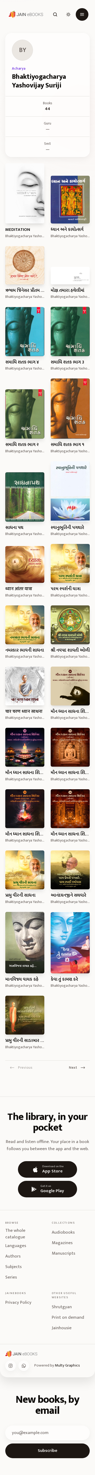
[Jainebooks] (25, 14)
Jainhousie (62, 1328)
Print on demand (68, 1317)
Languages (15, 1245)
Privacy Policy (18, 1302)
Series (11, 1277)
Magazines (62, 1243)
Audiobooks (63, 1232)
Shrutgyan (62, 1307)
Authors (13, 1256)
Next (73, 1067)
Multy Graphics (67, 1365)
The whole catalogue (15, 1234)
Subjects (13, 1266)
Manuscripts (63, 1253)
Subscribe (47, 1450)
